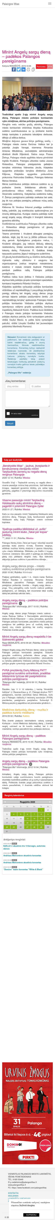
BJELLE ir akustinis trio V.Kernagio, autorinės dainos (24, 847)
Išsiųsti (10, 423)
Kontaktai (13, 1193)
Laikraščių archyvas (19, 1198)
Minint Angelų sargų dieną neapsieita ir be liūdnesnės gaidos (26, 637)
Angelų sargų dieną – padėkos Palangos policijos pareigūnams (25, 762)
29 (41, 827)
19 (21, 823)
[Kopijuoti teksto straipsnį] (33, 69)
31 (7, 831)
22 (41, 823)
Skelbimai (13, 1195)
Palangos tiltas (10, 4)
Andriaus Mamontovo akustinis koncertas (22, 855)
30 (48, 827)
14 (34, 818)
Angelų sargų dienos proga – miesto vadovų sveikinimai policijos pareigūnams (26, 567)
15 (41, 818)
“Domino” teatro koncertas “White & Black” (23, 869)
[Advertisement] (27, 27)
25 (14, 827)
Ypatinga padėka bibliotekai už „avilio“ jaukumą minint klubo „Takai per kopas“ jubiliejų (25, 532)
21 (34, 823)
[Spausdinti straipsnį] (28, 69)
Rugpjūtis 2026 (27, 801)
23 (48, 823)
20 (27, 823)
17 (7, 823)
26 (21, 827)
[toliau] (50, 802)
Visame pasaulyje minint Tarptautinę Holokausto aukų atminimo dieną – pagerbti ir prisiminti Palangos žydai (23, 503)
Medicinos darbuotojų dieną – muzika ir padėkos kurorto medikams (25, 711)
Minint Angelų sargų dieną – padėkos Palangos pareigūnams (24, 737)
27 (27, 827)
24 (7, 827)
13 (27, 818)
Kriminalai (27, 572)
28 (34, 827)
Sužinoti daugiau (27, 1205)
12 (21, 818)
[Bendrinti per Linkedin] (23, 69)
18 (14, 823)
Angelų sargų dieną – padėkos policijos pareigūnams (25, 601)
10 (7, 818)
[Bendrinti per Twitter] (19, 69)
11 (14, 818)
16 (48, 818)
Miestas (26, 477)
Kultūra (26, 715)
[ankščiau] (5, 802)
